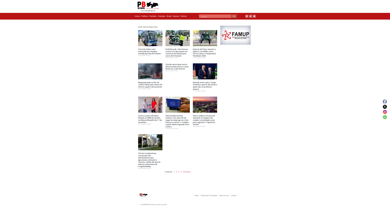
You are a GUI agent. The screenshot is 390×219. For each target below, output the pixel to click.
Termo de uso (224, 195)
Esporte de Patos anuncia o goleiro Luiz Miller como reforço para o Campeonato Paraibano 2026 (204, 52)
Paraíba (152, 16)
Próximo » (187, 172)
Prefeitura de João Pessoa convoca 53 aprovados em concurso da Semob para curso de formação (176, 52)
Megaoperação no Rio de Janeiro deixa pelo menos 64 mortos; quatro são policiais (150, 84)
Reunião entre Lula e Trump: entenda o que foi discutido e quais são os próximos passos (205, 85)
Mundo (176, 16)
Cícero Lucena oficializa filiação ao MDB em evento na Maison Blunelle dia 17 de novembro (150, 119)
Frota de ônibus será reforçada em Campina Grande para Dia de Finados (149, 51)
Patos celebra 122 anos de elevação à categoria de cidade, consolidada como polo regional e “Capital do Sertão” (204, 120)
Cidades (161, 16)
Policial (183, 16)
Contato (233, 195)
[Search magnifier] (234, 16)
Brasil (169, 16)
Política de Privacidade (209, 195)
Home (137, 16)
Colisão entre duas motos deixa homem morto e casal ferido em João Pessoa (176, 66)
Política (144, 16)
